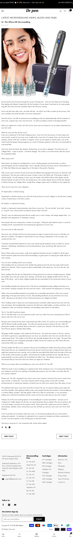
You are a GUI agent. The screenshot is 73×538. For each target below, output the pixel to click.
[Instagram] (9, 505)
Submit (39, 519)
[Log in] (61, 11)
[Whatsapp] (9, 427)
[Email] (6, 427)
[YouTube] (15, 505)
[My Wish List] (65, 11)
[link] (19, 535)
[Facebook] (2, 427)
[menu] (2, 11)
